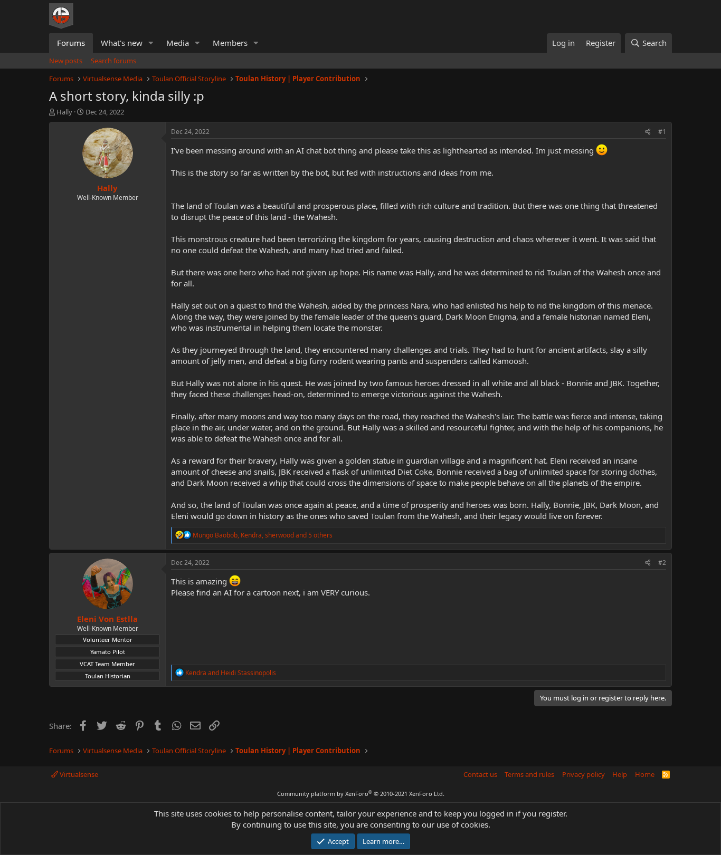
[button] (151, 43)
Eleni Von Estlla (107, 618)
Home (644, 774)
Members (230, 42)
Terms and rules (529, 774)
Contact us (480, 774)
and (230, 672)
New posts (65, 60)
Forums (71, 42)
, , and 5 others (263, 535)
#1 (662, 131)
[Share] (647, 132)
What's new (122, 42)
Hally (64, 112)
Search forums (113, 60)
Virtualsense (78, 774)
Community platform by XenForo (360, 794)
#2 (662, 562)
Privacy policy (583, 774)
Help (619, 774)
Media (177, 42)
